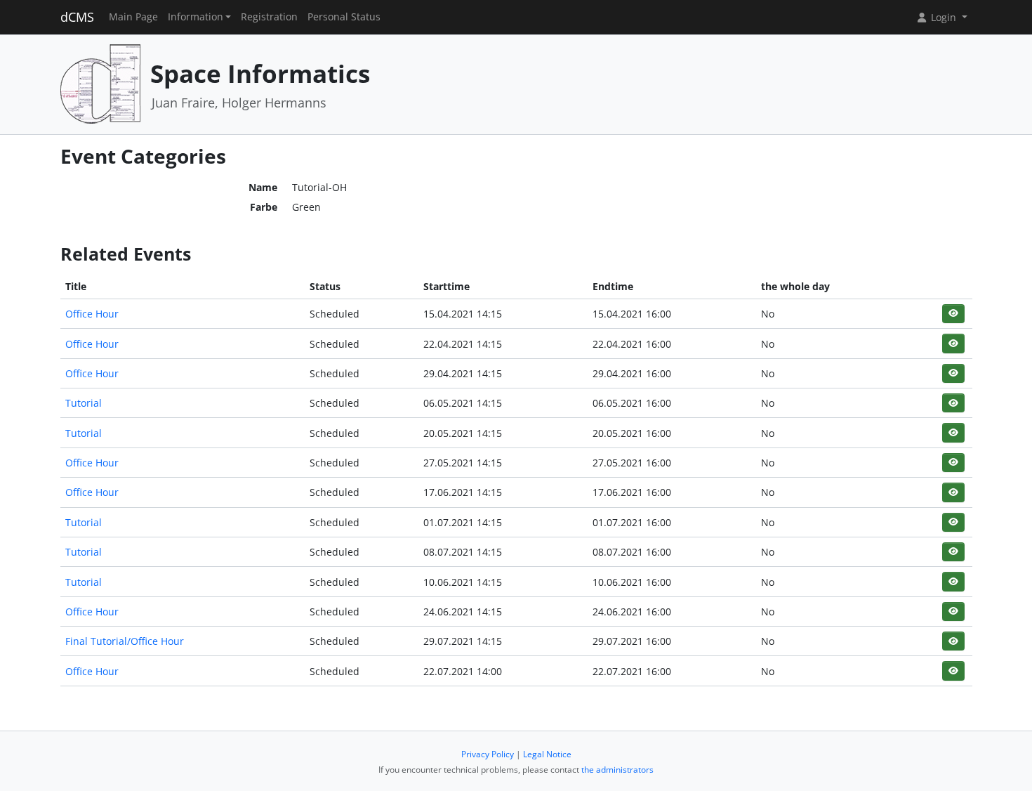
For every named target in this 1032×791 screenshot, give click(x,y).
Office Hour (92, 313)
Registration (269, 16)
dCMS (77, 16)
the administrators (617, 770)
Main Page (133, 16)
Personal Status (344, 16)
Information (195, 16)
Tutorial (83, 403)
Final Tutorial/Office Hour (124, 641)
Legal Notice (547, 754)
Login (943, 17)
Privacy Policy (487, 754)
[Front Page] (100, 83)
